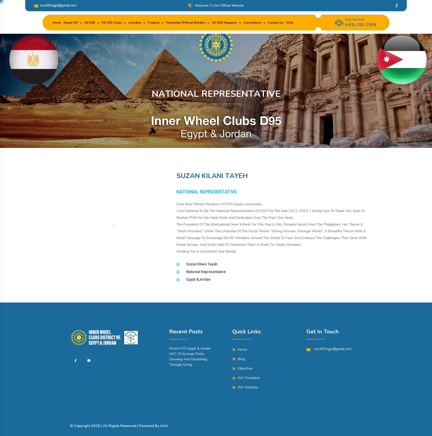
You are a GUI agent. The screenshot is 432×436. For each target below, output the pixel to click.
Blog (241, 359)
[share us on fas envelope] (89, 360)
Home (57, 23)
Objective (245, 368)
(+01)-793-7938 (360, 25)
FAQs (289, 23)
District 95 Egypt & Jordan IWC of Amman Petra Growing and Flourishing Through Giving (189, 356)
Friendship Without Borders (185, 23)
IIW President (249, 377)
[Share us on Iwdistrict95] (396, 6)
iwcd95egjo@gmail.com (58, 5)
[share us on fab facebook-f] (75, 360)
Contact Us (276, 23)
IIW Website (248, 387)
